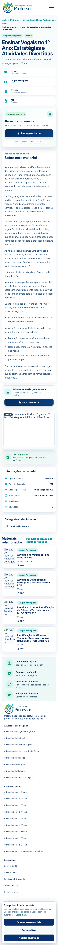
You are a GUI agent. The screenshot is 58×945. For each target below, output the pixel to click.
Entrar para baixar (31, 133)
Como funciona (11, 872)
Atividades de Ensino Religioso (18, 744)
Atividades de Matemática (16, 738)
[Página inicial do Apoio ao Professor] (20, 7)
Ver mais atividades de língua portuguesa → (39, 540)
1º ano (5, 23)
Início (4, 20)
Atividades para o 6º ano (15, 825)
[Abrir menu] (51, 7)
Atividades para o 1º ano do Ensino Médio (23, 851)
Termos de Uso (11, 885)
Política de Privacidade (14, 879)
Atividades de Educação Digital (18, 777)
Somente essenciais (29, 922)
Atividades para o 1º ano (15, 792)
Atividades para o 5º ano (15, 818)
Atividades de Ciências (14, 758)
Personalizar (29, 930)
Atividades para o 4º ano (15, 812)
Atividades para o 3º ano (15, 805)
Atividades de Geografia (15, 764)
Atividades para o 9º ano (15, 845)
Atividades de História (14, 771)
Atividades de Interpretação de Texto (21, 751)
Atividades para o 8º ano (15, 838)
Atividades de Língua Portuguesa (38, 20)
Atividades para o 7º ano (15, 831)
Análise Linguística (19, 526)
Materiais (14, 20)
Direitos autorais (11, 892)
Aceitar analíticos (29, 937)
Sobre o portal (10, 866)
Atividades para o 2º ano (15, 798)
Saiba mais (21, 915)
